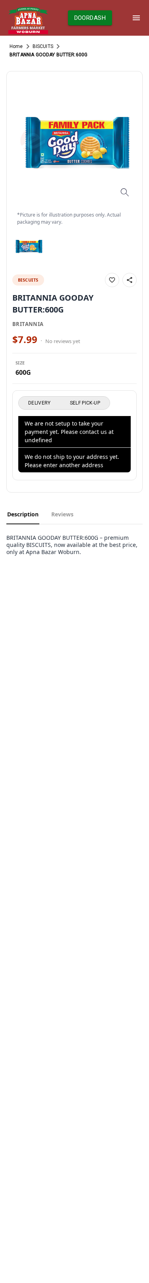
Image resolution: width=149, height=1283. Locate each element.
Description (23, 514)
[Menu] (136, 18)
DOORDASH (90, 17)
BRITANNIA (28, 324)
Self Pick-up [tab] (85, 403)
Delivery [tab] (39, 403)
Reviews (62, 514)
